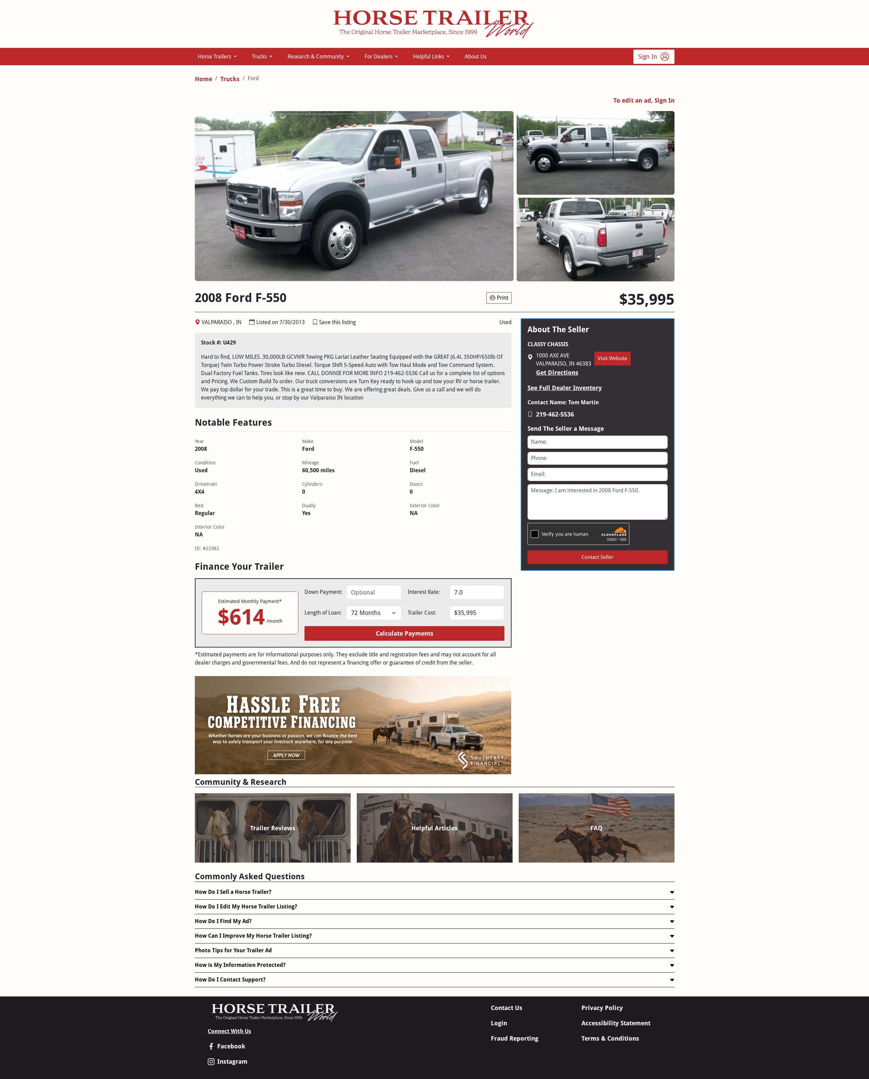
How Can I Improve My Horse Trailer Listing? (253, 936)
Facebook (231, 1046)
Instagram (232, 1061)
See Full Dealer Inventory (565, 387)
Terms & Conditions (610, 1038)
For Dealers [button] (379, 56)
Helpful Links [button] (429, 56)
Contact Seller (597, 557)
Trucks (230, 79)
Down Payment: (323, 592)
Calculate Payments (404, 633)
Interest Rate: (424, 592)
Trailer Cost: (422, 612)
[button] (315, 322)
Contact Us (506, 1007)
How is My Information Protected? (240, 965)
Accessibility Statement (615, 1023)
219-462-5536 (555, 414)
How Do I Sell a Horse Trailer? (233, 892)
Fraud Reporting (514, 1038)
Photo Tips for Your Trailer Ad (233, 950)
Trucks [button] (260, 56)
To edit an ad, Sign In (643, 100)
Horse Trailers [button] (215, 56)
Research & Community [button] (316, 56)
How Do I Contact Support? (230, 979)
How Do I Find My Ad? (223, 921)
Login (499, 1023)
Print (502, 298)
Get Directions (557, 372)
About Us (475, 56)
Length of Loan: (322, 612)
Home (203, 79)
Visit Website (612, 358)
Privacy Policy (602, 1007)
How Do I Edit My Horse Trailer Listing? (246, 906)
